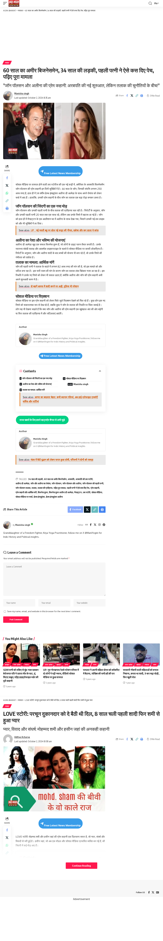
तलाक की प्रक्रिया (45, 487)
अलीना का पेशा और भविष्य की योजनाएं (37, 384)
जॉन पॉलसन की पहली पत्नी (92, 483)
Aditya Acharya (22, 737)
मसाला (7, 63)
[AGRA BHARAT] (14, 3)
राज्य (34, 665)
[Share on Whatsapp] (7, 193)
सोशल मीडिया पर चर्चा (24, 496)
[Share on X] (132, 95)
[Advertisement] (81, 36)
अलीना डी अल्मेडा (22, 483)
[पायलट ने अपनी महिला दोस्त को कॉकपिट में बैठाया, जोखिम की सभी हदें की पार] (101, 654)
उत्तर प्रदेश (48, 665)
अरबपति (71, 479)
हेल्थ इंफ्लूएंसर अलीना (54, 496)
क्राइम (7, 665)
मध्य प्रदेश (17, 665)
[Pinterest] (104, 525)
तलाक (34, 487)
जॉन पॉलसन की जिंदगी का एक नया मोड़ (37, 378)
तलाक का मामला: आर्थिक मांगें (34, 389)
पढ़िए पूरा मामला (60, 487)
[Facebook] (91, 525)
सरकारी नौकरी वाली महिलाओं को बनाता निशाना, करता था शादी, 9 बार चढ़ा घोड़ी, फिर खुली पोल (141, 673)
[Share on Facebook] (127, 95)
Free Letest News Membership (62, 173)
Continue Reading (81, 865)
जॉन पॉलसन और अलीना (72, 483)
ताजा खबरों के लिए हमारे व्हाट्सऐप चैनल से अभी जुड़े (42, 419)
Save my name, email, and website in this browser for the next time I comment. (44, 611)
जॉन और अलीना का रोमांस (40, 483)
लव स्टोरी (86, 492)
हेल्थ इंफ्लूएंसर (39, 496)
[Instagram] (99, 525)
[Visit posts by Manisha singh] (7, 525)
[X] (95, 525)
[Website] (86, 525)
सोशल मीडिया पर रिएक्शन (76, 378)
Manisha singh (21, 93)
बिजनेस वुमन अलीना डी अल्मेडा (61, 492)
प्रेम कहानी (95, 487)
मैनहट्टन (78, 492)
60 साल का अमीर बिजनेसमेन (55, 479)
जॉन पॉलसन (56, 483)
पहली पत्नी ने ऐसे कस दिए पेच (78, 487)
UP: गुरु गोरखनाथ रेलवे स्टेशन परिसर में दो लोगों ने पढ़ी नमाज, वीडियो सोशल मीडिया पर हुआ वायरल (61, 673)
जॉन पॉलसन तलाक (23, 487)
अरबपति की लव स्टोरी (84, 479)
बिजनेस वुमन (43, 492)
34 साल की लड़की (35, 479)
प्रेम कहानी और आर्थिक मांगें (26, 492)
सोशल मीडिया (97, 492)
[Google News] (157, 892)
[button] (6, 3)
